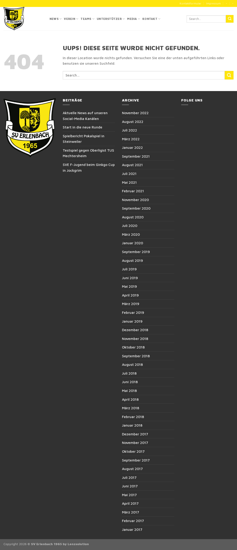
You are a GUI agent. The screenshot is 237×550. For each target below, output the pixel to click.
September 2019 (136, 252)
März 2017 (130, 512)
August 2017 (132, 469)
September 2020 (136, 208)
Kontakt (149, 19)
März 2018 (130, 408)
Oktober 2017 (133, 451)
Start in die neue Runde (82, 127)
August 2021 (132, 165)
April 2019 (130, 295)
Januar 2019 (132, 321)
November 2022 (135, 113)
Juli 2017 (129, 477)
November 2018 (135, 338)
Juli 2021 (129, 173)
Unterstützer (109, 19)
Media (132, 19)
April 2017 (130, 503)
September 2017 (136, 460)
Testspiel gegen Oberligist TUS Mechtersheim (88, 153)
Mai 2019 (129, 286)
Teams (86, 19)
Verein (69, 19)
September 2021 (136, 156)
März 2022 (131, 139)
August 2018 (132, 364)
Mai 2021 (129, 182)
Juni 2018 (130, 382)
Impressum (213, 3)
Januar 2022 (132, 147)
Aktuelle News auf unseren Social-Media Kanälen (85, 116)
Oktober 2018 (133, 347)
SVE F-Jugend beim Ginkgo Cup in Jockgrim (89, 167)
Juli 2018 (129, 373)
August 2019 (132, 260)
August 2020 (132, 217)
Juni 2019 (130, 278)
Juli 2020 (129, 225)
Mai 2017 (129, 495)
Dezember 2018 (135, 330)
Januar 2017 (132, 529)
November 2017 (135, 442)
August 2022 (132, 121)
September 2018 (136, 356)
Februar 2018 (133, 417)
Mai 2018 (129, 390)
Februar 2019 (133, 312)
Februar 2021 (133, 191)
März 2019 (130, 304)
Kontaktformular (190, 3)
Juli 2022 (129, 130)
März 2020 (131, 234)
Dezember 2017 (135, 434)
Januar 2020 (132, 243)
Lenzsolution (78, 544)
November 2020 (135, 200)
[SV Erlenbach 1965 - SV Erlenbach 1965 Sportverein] (23, 18)
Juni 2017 (130, 486)
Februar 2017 (133, 521)
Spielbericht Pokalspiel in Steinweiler (83, 139)
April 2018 (130, 399)
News (54, 19)
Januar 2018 (132, 425)
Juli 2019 (129, 269)
